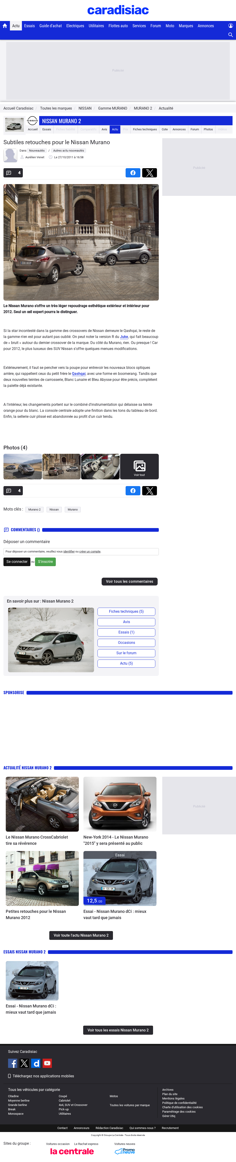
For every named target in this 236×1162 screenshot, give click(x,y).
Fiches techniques (145, 129)
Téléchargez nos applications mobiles (43, 1076)
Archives (168, 1089)
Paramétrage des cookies (179, 1111)
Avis (104, 129)
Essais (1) (126, 632)
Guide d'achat (50, 25)
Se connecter (16, 561)
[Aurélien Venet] (10, 161)
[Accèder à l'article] (42, 804)
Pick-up (64, 1109)
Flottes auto (118, 25)
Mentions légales (173, 1098)
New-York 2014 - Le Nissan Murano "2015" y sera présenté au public (115, 840)
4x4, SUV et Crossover (73, 1105)
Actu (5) (126, 663)
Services (139, 25)
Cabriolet (64, 1100)
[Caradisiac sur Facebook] (13, 1064)
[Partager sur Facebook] (134, 171)
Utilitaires (96, 25)
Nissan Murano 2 (61, 120)
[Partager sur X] (150, 171)
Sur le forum (126, 653)
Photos (208, 129)
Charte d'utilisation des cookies (182, 1107)
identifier (69, 551)
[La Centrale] (72, 1155)
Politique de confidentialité (179, 1103)
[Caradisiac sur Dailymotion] (36, 1064)
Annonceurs (81, 1128)
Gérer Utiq (168, 1116)
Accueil (33, 129)
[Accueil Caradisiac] (5, 25)
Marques (186, 25)
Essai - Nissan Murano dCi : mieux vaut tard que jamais (114, 914)
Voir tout (139, 475)
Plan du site (169, 1094)
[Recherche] (231, 35)
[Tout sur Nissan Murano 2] (14, 130)
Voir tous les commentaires (129, 581)
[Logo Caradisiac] (118, 18)
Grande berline (17, 1105)
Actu (16, 25)
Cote (165, 129)
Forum (155, 25)
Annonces (206, 25)
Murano (73, 509)
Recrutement (170, 1128)
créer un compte (89, 551)
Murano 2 (34, 509)
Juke (124, 337)
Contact (62, 1128)
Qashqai (79, 373)
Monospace (16, 1113)
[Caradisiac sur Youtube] (47, 1064)
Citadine (13, 1096)
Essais (29, 25)
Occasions (126, 642)
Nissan (54, 509)
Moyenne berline (19, 1100)
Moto (170, 25)
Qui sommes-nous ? (143, 1128)
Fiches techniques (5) (126, 611)
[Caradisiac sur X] (25, 1064)
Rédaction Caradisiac (109, 1128)
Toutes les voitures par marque (130, 1105)
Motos (114, 1096)
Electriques (75, 25)
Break (12, 1109)
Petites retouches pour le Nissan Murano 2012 (36, 914)
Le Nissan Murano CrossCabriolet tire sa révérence (37, 840)
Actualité (166, 108)
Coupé (63, 1096)
